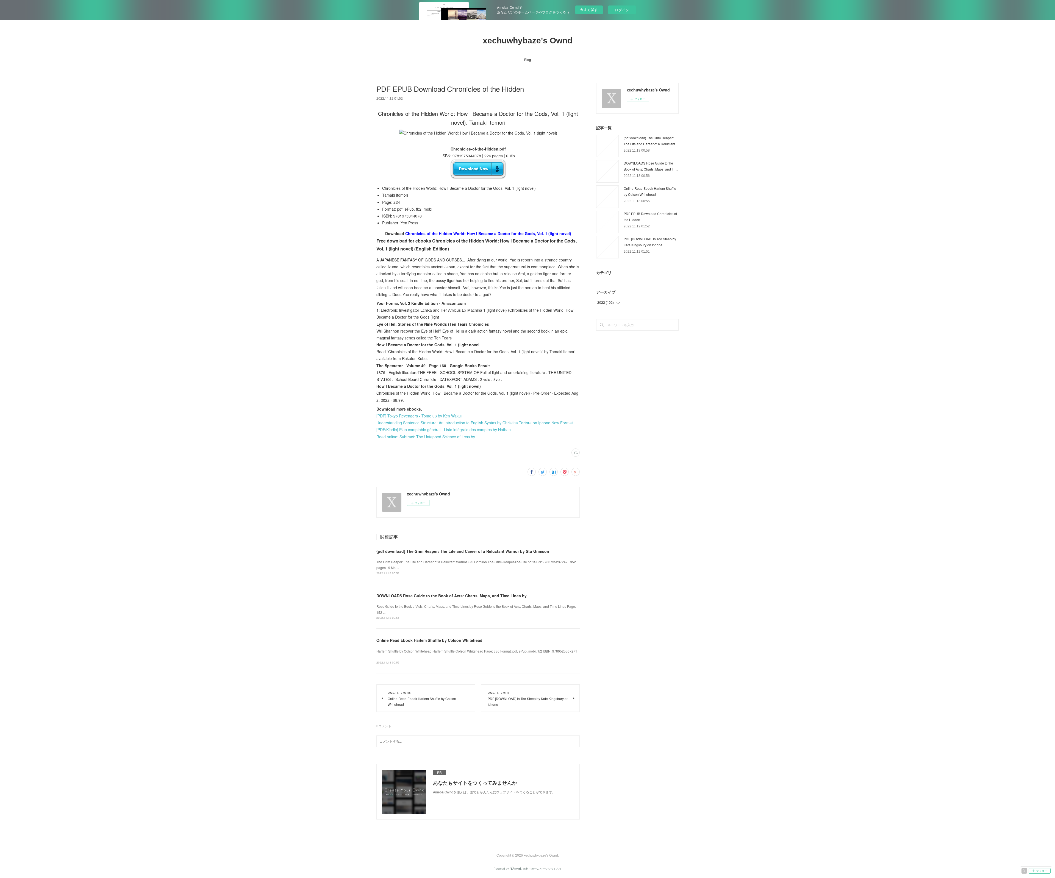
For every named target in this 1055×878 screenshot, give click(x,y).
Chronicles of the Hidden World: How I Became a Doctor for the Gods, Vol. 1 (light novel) (488, 233)
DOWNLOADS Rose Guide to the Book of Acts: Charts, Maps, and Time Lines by (451, 595)
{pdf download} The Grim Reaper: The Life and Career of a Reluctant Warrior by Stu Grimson (462, 551)
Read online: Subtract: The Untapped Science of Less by (425, 436)
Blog (527, 59)
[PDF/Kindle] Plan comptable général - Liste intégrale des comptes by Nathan (443, 429)
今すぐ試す (589, 9)
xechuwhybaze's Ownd (527, 40)
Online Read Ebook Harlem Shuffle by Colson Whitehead (429, 640)
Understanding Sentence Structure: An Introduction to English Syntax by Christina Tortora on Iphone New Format (474, 422)
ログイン (622, 9)
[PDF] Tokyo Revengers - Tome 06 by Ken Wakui (419, 416)
